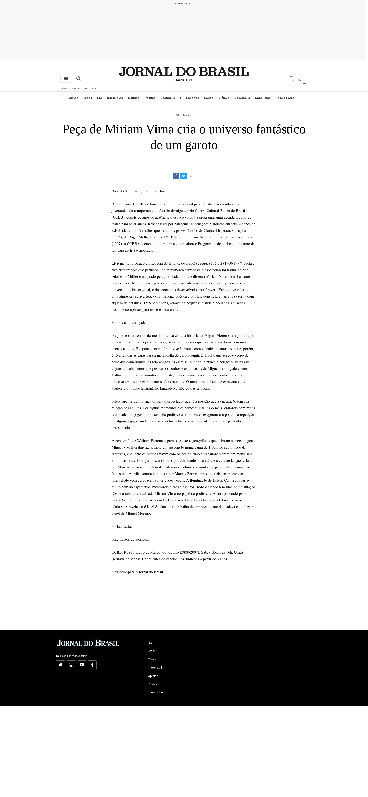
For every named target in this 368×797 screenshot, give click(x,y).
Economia (168, 97)
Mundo (73, 97)
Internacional (156, 692)
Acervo (182, 115)
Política (150, 97)
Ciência (223, 97)
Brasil (88, 97)
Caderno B (242, 97)
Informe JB (115, 97)
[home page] (184, 71)
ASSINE (298, 80)
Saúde (208, 97)
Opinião (133, 97)
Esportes (192, 97)
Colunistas (263, 97)
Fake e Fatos (285, 97)
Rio (99, 97)
